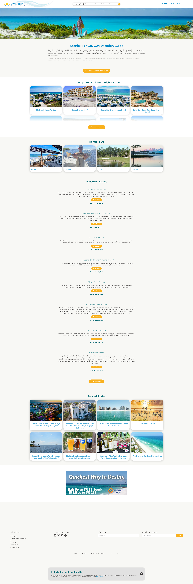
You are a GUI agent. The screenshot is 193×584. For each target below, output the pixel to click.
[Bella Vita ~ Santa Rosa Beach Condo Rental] (147, 96)
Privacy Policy (14, 544)
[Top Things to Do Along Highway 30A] (147, 442)
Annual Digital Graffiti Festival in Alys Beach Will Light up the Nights (46, 425)
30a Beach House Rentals (46, 110)
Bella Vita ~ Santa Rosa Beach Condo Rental (147, 111)
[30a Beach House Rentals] (46, 96)
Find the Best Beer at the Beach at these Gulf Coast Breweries (79, 457)
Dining (33, 169)
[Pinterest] (65, 535)
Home (11, 535)
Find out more (99, 576)
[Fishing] (79, 156)
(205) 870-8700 (14, 547)
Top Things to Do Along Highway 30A (147, 456)
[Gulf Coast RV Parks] (147, 410)
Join (179, 535)
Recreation (137, 169)
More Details (96, 199)
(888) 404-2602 (169, 4)
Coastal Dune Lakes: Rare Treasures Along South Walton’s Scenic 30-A (46, 457)
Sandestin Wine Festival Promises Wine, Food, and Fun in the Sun (113, 457)
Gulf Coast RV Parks (147, 424)
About (11, 540)
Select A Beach (181, 4)
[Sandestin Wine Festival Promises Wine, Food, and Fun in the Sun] (113, 442)
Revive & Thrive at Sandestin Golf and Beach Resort (113, 425)
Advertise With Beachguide (18, 538)
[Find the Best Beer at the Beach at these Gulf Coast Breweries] (79, 442)
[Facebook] (55, 535)
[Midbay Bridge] (96, 483)
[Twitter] (58, 535)
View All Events (96, 381)
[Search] (137, 536)
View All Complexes (96, 127)
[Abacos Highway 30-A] (79, 96)
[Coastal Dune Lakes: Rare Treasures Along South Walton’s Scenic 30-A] (46, 442)
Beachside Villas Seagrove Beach (113, 110)
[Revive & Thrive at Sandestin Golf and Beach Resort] (113, 410)
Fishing (68, 169)
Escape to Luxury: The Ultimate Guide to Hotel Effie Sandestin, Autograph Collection (79, 426)
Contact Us (13, 542)
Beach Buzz (13, 537)
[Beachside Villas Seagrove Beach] (113, 96)
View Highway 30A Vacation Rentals (96, 70)
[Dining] (46, 156)
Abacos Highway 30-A (79, 110)
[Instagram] (62, 535)
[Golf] (113, 156)
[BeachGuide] (14, 4)
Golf (100, 169)
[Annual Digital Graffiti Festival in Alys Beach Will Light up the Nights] (46, 410)
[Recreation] (147, 156)
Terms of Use (13, 546)
